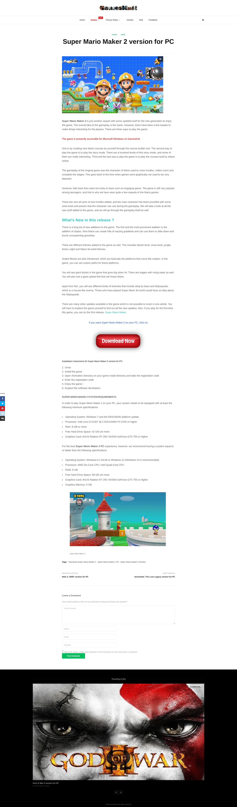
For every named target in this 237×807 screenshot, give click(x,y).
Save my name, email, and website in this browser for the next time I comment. (101, 652)
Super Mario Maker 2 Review (133, 562)
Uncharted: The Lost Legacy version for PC (154, 577)
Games (114, 34)
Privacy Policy (112, 20)
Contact (130, 20)
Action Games (38, 786)
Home (82, 20)
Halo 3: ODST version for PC (75, 577)
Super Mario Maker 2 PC (108, 562)
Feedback (153, 20)
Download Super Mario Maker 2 (82, 562)
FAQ (141, 20)
